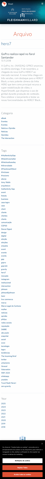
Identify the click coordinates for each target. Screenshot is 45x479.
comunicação (6, 222)
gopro (3, 262)
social (3, 339)
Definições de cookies (22, 461)
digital (3, 236)
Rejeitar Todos (23, 468)
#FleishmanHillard (8, 169)
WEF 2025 (5, 373)
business (4, 199)
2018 (3, 427)
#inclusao (5, 172)
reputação (5, 326)
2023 (3, 410)
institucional (6, 282)
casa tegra (5, 202)
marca (3, 303)
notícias (4, 313)
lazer (3, 296)
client (3, 209)
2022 (3, 413)
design (3, 232)
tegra (3, 349)
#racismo (5, 175)
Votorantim (5, 369)
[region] (22, 459)
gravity (4, 269)
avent (3, 192)
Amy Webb (5, 182)
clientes (4, 216)
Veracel (4, 366)
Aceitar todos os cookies (22, 474)
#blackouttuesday (8, 162)
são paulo (5, 333)
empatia (4, 246)
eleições (4, 242)
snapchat (4, 336)
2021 (3, 417)
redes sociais (6, 323)
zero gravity (6, 386)
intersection (6, 286)
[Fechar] (42, 443)
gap (2, 259)
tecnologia (5, 346)
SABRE (4, 329)
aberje (3, 179)
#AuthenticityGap (8, 155)
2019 (3, 423)
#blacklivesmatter (8, 159)
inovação (4, 276)
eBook (3, 118)
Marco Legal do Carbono (11, 306)
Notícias (4, 131)
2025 (3, 403)
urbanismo (5, 363)
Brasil (10, 4)
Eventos (4, 121)
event (3, 249)
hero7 (3, 272)
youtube (4, 379)
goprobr (4, 266)
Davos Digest (6, 229)
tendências (5, 353)
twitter (4, 359)
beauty (4, 196)
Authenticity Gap (8, 189)
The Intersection (7, 138)
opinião (4, 316)
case (3, 205)
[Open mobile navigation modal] (42, 4)
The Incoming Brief (8, 356)
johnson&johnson (8, 292)
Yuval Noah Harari (8, 383)
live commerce (7, 299)
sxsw (3, 343)
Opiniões (4, 135)
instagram (5, 279)
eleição (4, 239)
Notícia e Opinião (8, 128)
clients (3, 219)
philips (4, 319)
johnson (4, 289)
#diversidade (6, 165)
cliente (3, 212)
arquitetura (5, 186)
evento (4, 252)
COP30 (4, 226)
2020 (3, 420)
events (3, 256)
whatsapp (5, 376)
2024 (3, 407)
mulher (4, 309)
